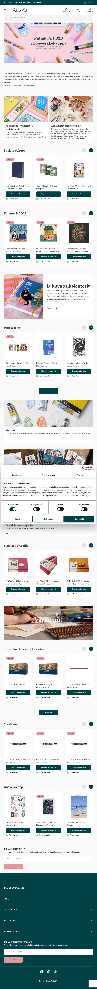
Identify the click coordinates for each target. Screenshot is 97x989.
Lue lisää (48, 712)
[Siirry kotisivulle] (19, 10)
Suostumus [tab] (17, 475)
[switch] (36, 509)
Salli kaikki (79, 519)
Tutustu (49, 308)
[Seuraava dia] (91, 150)
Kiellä (17, 519)
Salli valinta (48, 519)
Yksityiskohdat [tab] (48, 475)
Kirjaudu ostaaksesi (18, 194)
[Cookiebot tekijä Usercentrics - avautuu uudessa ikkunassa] (84, 468)
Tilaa (13, 866)
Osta (48, 391)
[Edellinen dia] (84, 150)
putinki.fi (34, 85)
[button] (48, 887)
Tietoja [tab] (80, 475)
